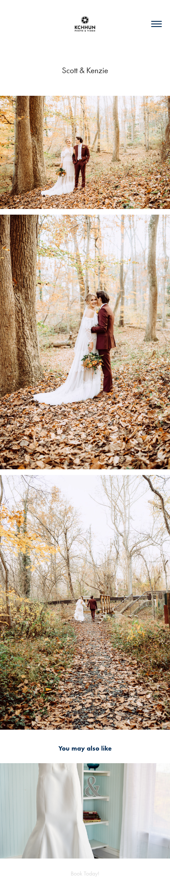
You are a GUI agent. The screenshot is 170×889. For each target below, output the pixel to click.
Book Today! (85, 873)
